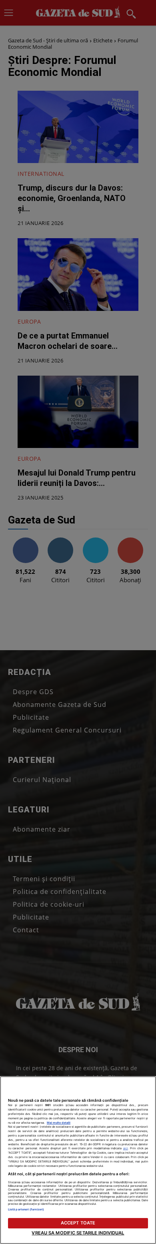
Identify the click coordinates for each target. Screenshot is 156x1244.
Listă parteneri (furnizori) (26, 1209)
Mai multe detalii (58, 1123)
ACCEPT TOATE (78, 1223)
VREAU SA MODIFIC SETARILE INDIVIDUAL (78, 1233)
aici (125, 1148)
